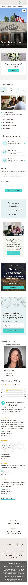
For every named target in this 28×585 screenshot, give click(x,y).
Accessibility (8, 555)
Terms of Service (19, 553)
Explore (9, 6)
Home (3, 6)
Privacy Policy (7, 553)
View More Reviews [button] (8, 498)
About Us (5, 552)
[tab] (10, 90)
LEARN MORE (13, 214)
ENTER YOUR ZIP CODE (10, 321)
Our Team (20, 6)
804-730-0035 (14, 523)
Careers (22, 552)
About (14, 6)
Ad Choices (14, 557)
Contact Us (13, 552)
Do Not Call (19, 555)
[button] (23, 2)
